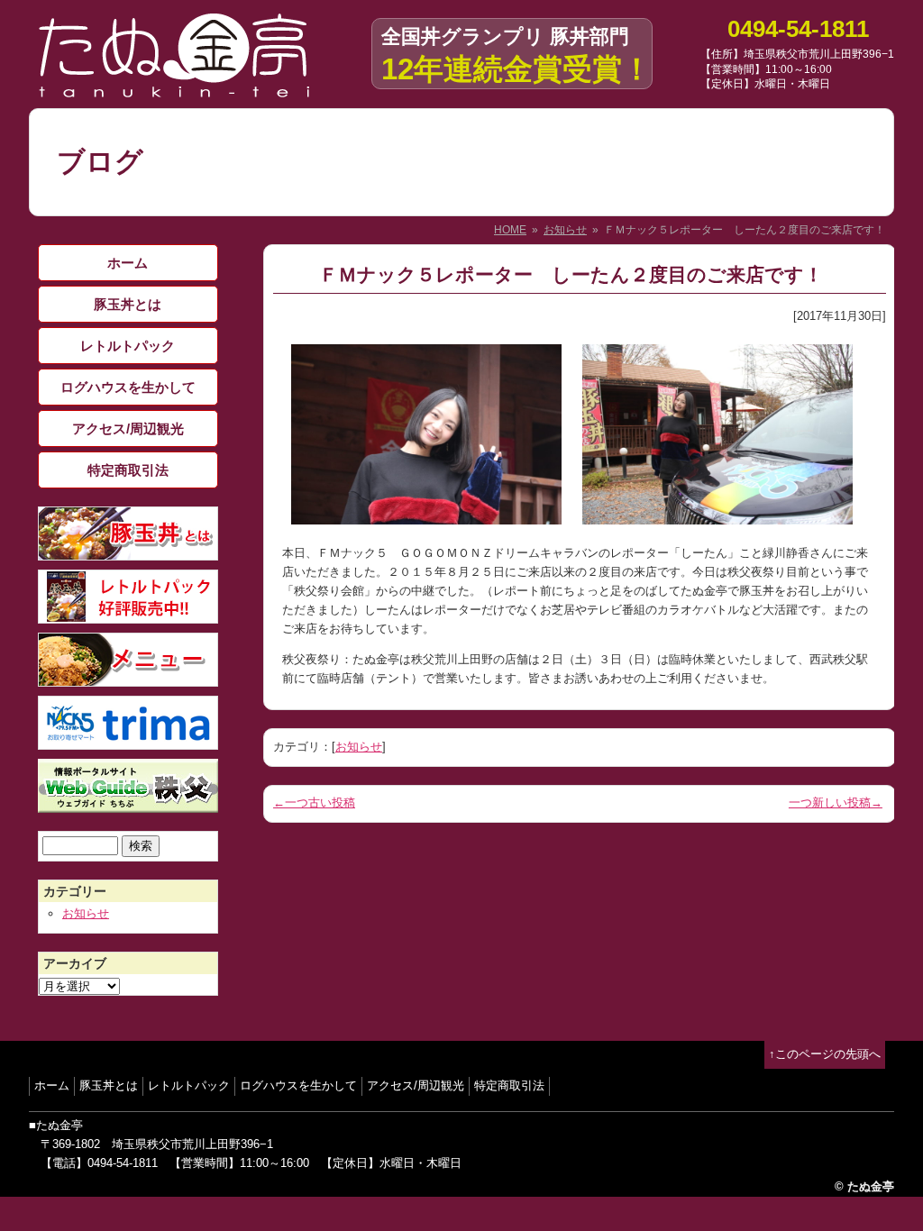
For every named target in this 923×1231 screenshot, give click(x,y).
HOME (510, 229)
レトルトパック (127, 345)
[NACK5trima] (128, 739)
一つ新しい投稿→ (835, 802)
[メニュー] (128, 676)
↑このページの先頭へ (825, 1054)
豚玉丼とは (127, 304)
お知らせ (565, 229)
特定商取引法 (128, 470)
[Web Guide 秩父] (128, 802)
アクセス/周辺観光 (128, 428)
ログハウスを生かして (128, 387)
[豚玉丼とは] (128, 550)
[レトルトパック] (128, 613)
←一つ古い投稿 (314, 802)
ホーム (127, 262)
